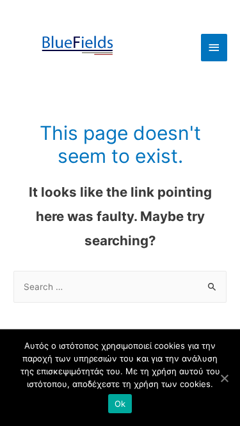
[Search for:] (120, 287)
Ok (120, 404)
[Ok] (224, 378)
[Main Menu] (214, 47)
